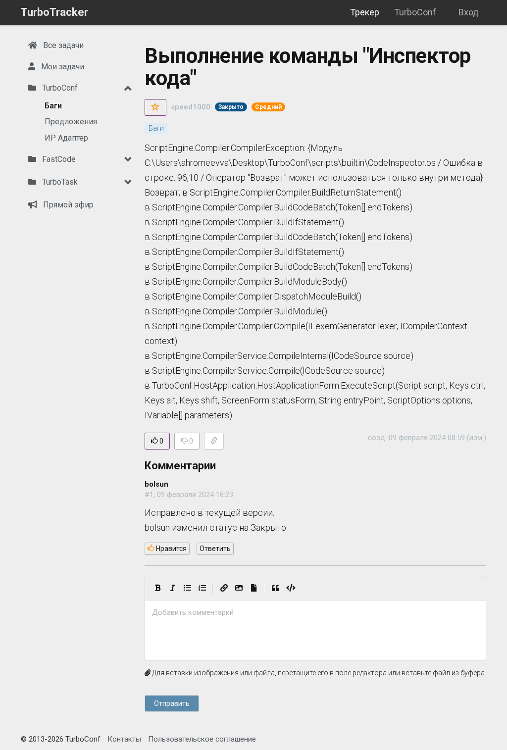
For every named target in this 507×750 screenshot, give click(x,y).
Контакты (124, 739)
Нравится (170, 548)
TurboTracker (54, 12)
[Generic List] (187, 588)
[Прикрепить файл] (253, 588)
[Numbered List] (202, 588)
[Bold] (157, 588)
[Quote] (275, 588)
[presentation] (315, 612)
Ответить (215, 548)
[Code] (291, 588)
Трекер (364, 12)
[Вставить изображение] (238, 588)
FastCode (58, 159)
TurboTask (59, 182)
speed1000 (190, 106)
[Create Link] (223, 588)
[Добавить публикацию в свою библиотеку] (155, 107)
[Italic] (172, 588)
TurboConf (415, 12)
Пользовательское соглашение (202, 739)
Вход (468, 12)
